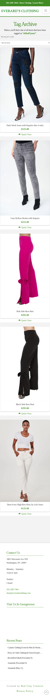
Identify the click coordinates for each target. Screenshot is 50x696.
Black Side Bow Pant (25, 404)
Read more (25, 117)
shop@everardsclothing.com (19, 593)
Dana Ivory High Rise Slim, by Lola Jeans (25, 504)
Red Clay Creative (32, 686)
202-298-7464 (13, 589)
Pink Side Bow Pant (25, 311)
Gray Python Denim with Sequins (25, 218)
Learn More (38, 3)
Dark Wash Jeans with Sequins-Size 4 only (25, 125)
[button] (45, 10)
